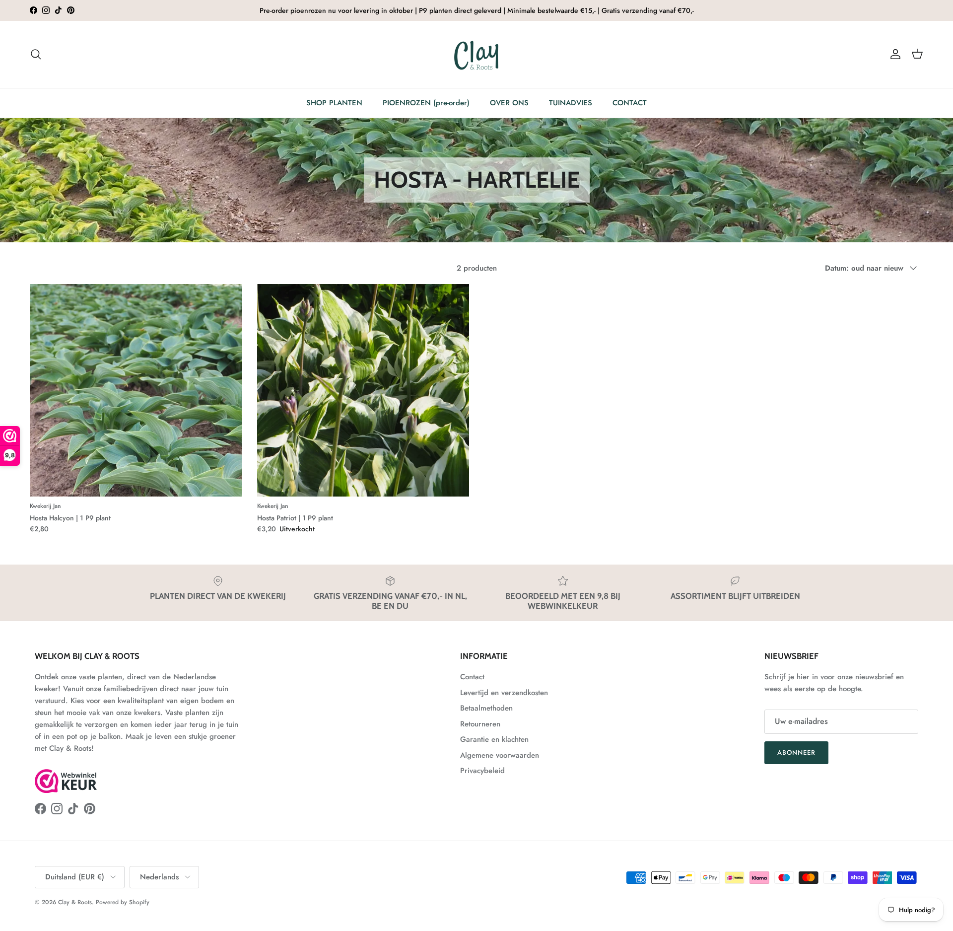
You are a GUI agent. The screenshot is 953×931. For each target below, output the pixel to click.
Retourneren (480, 723)
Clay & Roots (75, 902)
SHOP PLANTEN (334, 102)
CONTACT (630, 102)
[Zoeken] (36, 54)
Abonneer (796, 752)
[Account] (893, 54)
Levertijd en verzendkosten (504, 692)
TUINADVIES (570, 102)
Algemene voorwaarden (499, 755)
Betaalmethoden (486, 708)
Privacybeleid (482, 770)
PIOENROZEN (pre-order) (426, 102)
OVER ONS (509, 102)
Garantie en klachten (494, 739)
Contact (472, 676)
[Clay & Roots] (476, 54)
